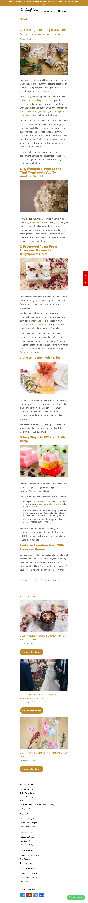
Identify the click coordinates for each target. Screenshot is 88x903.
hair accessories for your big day (34, 111)
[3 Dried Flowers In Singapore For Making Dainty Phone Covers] (44, 734)
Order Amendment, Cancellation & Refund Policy (37, 805)
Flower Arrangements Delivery (30, 855)
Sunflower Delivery (26, 845)
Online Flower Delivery (27, 793)
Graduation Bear (26, 863)
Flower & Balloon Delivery (29, 873)
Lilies (33, 400)
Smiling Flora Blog (26, 797)
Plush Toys (24, 881)
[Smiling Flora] (29, 11)
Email (57, 580)
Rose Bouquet (25, 841)
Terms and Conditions (27, 801)
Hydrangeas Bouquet (27, 837)
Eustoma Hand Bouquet (28, 823)
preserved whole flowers (48, 504)
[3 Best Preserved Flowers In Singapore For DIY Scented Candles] (44, 617)
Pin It (47, 580)
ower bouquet (37, 324)
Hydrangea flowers (35, 222)
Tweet (26, 580)
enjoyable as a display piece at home (36, 100)
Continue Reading (30, 652)
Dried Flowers (25, 859)
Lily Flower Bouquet (27, 819)
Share (36, 580)
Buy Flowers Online (26, 789)
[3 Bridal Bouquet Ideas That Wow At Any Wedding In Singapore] (44, 676)
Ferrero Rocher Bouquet (28, 877)
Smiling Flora (30, 889)
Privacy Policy (25, 809)
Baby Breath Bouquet (27, 827)
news (24, 19)
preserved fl (25, 324)
